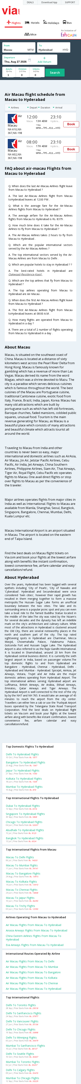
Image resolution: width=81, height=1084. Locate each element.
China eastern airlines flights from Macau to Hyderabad (33, 937)
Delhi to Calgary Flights (20, 1070)
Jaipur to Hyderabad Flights (22, 770)
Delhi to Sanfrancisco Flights (23, 1013)
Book (71, 124)
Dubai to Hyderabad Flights (23, 806)
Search (55, 73)
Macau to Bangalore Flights (23, 873)
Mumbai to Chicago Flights (22, 1078)
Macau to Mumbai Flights (22, 865)
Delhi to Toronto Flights (21, 1005)
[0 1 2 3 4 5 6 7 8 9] (22, 75)
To (40, 45)
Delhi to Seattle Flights (20, 1054)
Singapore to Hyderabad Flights (25, 814)
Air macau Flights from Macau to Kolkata (31, 978)
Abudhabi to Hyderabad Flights (25, 830)
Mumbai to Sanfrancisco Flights (25, 1045)
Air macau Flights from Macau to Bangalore (33, 972)
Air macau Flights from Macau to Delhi (30, 961)
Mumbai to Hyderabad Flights (24, 786)
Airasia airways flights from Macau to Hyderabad (36, 930)
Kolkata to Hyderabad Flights (24, 778)
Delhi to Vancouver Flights (22, 1021)
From (7, 45)
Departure (9, 57)
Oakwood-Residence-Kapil (25, 274)
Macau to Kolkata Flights (21, 881)
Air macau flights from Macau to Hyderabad (33, 925)
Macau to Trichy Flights (20, 906)
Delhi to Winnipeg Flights (21, 1037)
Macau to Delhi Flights (20, 857)
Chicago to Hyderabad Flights (24, 822)
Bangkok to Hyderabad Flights (24, 838)
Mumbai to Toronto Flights (23, 1062)
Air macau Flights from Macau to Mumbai (32, 967)
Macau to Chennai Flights (21, 889)
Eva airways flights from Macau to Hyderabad (34, 945)
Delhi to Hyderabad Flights (22, 754)
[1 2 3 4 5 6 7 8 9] (9, 75)
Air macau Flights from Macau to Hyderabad (33, 988)
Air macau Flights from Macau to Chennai (32, 983)
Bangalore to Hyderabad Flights (25, 762)
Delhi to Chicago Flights (20, 1029)
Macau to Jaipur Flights (20, 898)
